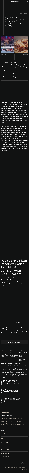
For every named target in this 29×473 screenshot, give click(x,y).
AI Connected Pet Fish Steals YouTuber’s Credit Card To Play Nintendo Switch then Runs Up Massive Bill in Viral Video (22, 58)
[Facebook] (2, 338)
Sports (1, 11)
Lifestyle (1, 383)
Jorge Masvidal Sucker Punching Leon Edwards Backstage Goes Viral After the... (11, 391)
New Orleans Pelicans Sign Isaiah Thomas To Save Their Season (14, 355)
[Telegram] (22, 338)
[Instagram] (22, 462)
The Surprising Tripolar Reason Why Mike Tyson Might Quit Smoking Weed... (11, 382)
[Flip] (25, 338)
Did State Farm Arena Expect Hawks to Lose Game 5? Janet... (5, 355)
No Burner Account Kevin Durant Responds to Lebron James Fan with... (13, 364)
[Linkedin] (12, 338)
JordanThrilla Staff (7, 385)
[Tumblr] (18, 338)
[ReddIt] (15, 338)
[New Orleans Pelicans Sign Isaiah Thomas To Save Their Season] (14, 346)
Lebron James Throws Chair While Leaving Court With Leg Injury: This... (12, 400)
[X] (5, 338)
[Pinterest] (8, 338)
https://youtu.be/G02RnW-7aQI (7, 176)
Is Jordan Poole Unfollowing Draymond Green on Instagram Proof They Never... (23, 356)
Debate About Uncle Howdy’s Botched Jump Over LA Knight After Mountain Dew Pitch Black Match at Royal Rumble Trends (7, 58)
